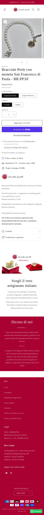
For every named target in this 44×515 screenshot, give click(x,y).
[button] (4, 9)
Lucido (7, 105)
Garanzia (7, 408)
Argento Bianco (28, 95)
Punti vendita (9, 403)
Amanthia (10, 509)
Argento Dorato (10, 95)
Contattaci (8, 392)
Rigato (18, 105)
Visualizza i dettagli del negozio (16, 147)
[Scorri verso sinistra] (17, 62)
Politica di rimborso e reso (14, 413)
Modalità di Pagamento (12, 398)
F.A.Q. (6, 387)
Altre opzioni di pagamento (22, 135)
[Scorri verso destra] (27, 62)
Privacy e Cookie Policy (12, 418)
